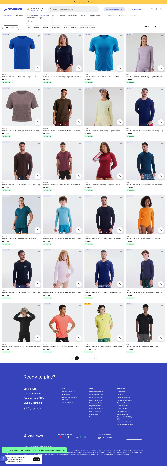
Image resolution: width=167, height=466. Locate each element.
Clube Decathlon (112, 15)
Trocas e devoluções (96, 403)
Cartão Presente (32, 393)
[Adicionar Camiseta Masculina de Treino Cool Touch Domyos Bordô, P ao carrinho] (78, 176)
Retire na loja (65, 405)
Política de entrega (46, 446)
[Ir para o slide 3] (24, 70)
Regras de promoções (96, 408)
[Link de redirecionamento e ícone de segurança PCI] (103, 437)
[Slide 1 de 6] (145, 106)
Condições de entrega (96, 394)
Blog (90, 417)
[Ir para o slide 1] (19, 70)
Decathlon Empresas (123, 403)
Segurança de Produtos (124, 422)
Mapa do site (93, 414)
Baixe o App (30, 388)
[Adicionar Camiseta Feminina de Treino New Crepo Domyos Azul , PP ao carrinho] (37, 230)
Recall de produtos (123, 411)
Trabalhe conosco (123, 414)
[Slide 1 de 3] (145, 322)
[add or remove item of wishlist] (39, 36)
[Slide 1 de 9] (104, 106)
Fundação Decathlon (123, 397)
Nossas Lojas (132, 15)
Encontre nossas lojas (68, 391)
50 (90, 358)
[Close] (67, 447)
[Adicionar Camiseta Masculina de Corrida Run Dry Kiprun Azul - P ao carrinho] (37, 68)
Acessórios (62, 15)
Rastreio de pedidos (95, 400)
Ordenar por (159, 27)
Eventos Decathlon (95, 411)
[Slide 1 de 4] (21, 106)
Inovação (120, 394)
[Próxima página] (95, 358)
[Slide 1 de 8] (63, 52)
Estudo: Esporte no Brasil (125, 424)
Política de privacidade (31, 446)
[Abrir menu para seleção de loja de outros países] (134, 437)
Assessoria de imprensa (124, 400)
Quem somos (121, 391)
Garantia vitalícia (122, 408)
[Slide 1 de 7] (21, 268)
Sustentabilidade (122, 406)
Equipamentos (72, 15)
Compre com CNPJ (34, 398)
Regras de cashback (95, 406)
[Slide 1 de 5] (21, 52)
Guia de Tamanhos (67, 402)
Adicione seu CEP (35, 10)
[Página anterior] (72, 358)
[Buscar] (51, 9)
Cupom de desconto (95, 397)
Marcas (83, 15)
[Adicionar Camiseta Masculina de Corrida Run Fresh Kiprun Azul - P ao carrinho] (120, 68)
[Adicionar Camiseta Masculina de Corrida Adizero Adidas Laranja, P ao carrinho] (78, 338)
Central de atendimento (96, 391)
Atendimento (122, 15)
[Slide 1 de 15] (21, 322)
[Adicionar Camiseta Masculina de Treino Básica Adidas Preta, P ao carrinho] (161, 338)
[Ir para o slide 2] (22, 70)
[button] (34, 450)
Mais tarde (30, 21)
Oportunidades (95, 15)
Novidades (19, 15)
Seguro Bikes (65, 394)
